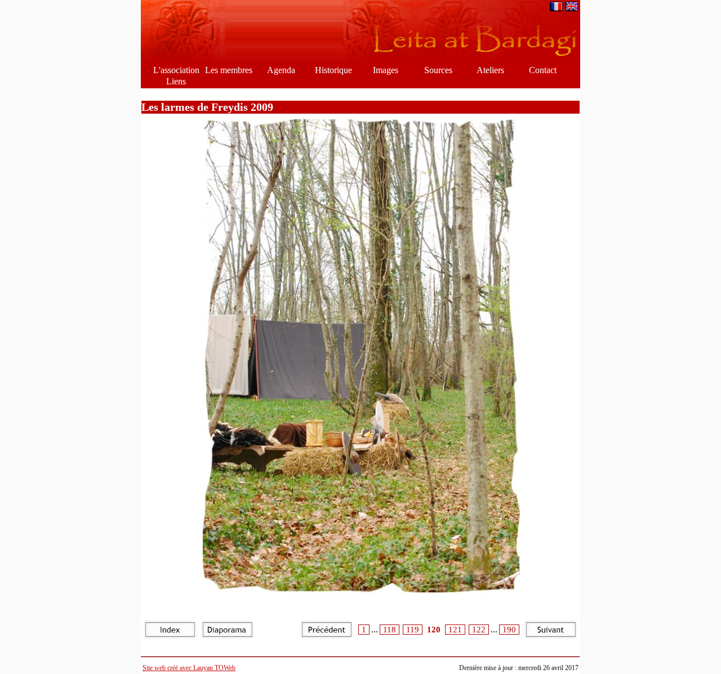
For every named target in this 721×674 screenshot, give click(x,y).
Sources (438, 70)
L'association (176, 70)
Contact (543, 70)
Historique (333, 70)
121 (455, 629)
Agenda (281, 70)
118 (389, 629)
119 (412, 629)
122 (479, 629)
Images (385, 70)
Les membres (228, 70)
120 (433, 629)
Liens (176, 81)
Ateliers (490, 70)
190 (509, 629)
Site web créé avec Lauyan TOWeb (189, 668)
